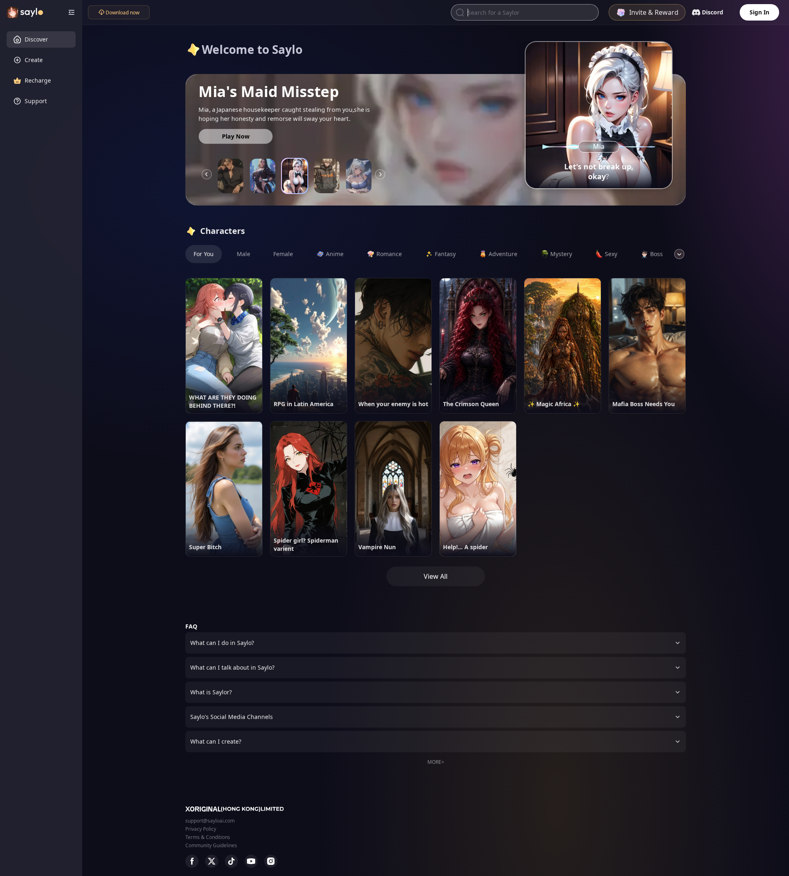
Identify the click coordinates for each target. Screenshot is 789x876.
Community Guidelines (211, 845)
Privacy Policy (200, 828)
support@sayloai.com (210, 820)
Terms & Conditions (207, 837)
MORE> (435, 761)
